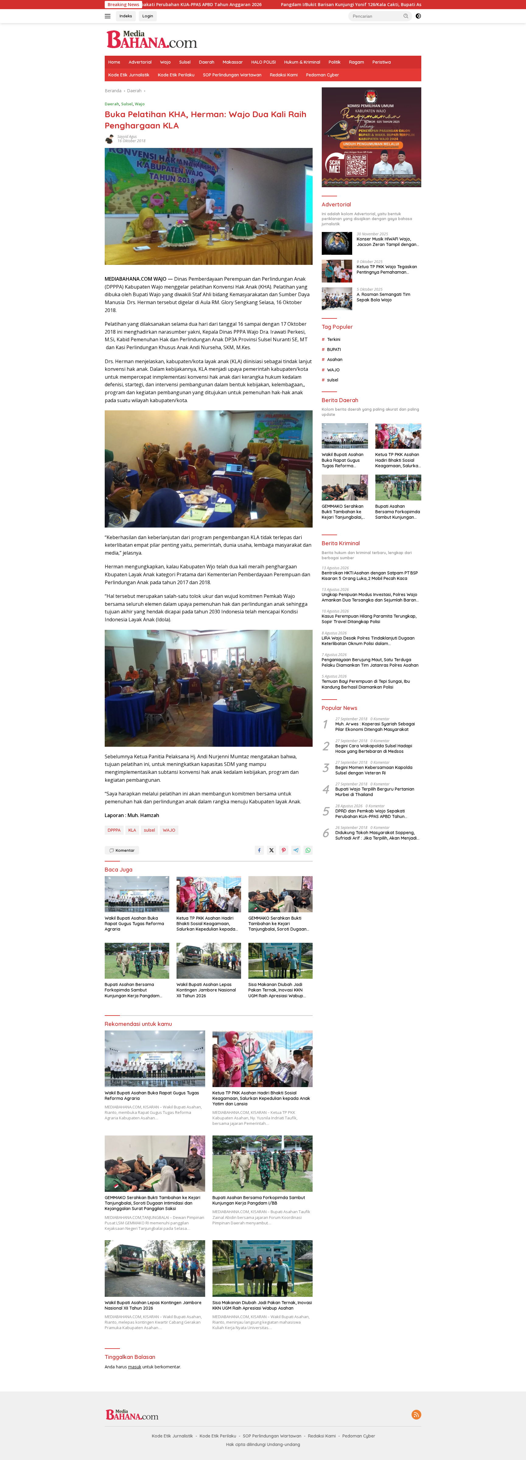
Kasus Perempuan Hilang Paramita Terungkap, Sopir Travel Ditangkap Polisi (369, 618)
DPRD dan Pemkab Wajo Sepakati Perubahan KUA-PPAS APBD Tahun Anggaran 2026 (370, 813)
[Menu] (109, 16)
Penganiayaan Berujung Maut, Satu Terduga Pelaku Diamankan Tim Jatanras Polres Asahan (370, 662)
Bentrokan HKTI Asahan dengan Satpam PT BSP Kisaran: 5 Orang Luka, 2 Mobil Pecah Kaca (370, 575)
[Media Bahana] (151, 39)
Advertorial (140, 62)
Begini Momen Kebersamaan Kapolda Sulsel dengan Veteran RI (373, 770)
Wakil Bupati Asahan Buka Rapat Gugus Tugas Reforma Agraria (134, 923)
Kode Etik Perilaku (176, 75)
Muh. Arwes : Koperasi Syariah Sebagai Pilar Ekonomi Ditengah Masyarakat (375, 726)
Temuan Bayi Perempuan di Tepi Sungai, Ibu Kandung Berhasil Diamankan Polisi (366, 684)
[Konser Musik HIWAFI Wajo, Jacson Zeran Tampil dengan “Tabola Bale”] (337, 243)
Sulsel (185, 62)
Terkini (333, 339)
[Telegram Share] (295, 850)
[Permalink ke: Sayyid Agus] (109, 138)
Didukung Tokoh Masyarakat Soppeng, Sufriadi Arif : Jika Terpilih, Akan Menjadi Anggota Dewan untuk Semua (376, 835)
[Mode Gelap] (418, 16)
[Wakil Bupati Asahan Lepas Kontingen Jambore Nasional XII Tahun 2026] (209, 961)
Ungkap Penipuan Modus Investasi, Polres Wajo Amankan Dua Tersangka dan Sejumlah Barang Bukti (370, 597)
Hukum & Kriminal (302, 62)
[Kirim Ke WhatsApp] (308, 850)
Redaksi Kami (284, 75)
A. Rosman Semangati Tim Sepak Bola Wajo (383, 297)
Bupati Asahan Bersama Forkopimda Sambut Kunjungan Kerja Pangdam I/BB (132, 990)
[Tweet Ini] (271, 850)
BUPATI (334, 349)
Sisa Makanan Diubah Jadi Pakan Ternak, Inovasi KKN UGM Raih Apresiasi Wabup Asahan (275, 990)
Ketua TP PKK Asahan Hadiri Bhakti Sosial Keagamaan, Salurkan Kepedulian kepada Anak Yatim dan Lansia (206, 923)
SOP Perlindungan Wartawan (232, 75)
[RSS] (416, 1415)
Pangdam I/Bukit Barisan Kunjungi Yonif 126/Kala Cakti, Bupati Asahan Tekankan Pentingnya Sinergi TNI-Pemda (320, 4)
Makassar (233, 62)
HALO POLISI (263, 62)
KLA (132, 830)
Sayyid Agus (127, 136)
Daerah (206, 62)
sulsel (149, 830)
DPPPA (114, 830)
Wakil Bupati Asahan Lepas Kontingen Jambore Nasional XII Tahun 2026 (206, 990)
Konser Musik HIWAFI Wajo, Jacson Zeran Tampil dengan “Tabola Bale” (386, 241)
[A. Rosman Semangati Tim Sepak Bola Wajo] (337, 298)
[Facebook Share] (259, 850)
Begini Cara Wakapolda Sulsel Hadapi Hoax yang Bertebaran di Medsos (373, 748)
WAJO (169, 830)
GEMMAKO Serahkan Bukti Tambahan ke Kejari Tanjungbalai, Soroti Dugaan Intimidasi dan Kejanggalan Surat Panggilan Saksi (277, 923)
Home (114, 62)
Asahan (334, 359)
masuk (134, 1367)
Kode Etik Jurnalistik (128, 75)
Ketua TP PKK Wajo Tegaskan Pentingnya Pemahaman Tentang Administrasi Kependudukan (387, 269)
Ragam (356, 62)
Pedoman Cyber (322, 75)
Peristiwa (382, 62)
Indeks (126, 15)
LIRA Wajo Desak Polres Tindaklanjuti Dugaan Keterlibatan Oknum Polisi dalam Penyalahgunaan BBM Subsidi (368, 640)
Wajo (165, 62)
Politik (335, 62)
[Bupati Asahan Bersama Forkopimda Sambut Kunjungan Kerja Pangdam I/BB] (137, 961)
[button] (406, 16)
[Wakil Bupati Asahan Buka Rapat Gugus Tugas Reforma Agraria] (137, 894)
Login (147, 15)
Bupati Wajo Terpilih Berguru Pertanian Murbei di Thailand (374, 791)
